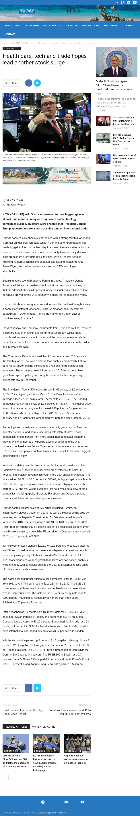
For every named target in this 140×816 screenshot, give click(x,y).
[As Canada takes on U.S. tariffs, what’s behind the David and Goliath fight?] (103, 121)
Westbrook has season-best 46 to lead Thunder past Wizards (70, 712)
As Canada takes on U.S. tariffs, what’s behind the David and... (124, 120)
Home (6, 43)
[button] (117, 2)
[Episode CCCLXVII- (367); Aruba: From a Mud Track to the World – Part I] (103, 138)
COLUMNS (125, 25)
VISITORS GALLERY (69, 25)
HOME (8, 25)
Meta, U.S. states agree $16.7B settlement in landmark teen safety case (114, 85)
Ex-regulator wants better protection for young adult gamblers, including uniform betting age (45, 763)
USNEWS (86, 25)
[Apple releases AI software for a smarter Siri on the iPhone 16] (77, 743)
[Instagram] (122, 2)
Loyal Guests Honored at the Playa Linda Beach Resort (23, 712)
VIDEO (97, 25)
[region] (47, 176)
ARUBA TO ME (32, 25)
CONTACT (10, 34)
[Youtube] (134, 2)
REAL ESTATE (110, 25)
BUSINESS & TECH (21, 43)
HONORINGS (49, 25)
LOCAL (18, 25)
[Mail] (128, 2)
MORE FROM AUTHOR (44, 726)
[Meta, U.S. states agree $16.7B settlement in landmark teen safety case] (116, 62)
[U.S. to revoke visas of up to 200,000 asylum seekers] (103, 159)
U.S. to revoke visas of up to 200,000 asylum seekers (124, 158)
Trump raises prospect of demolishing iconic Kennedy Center (124, 175)
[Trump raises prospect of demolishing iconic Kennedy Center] (103, 176)
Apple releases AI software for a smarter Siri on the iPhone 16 (76, 759)
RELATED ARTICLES (16, 726)
